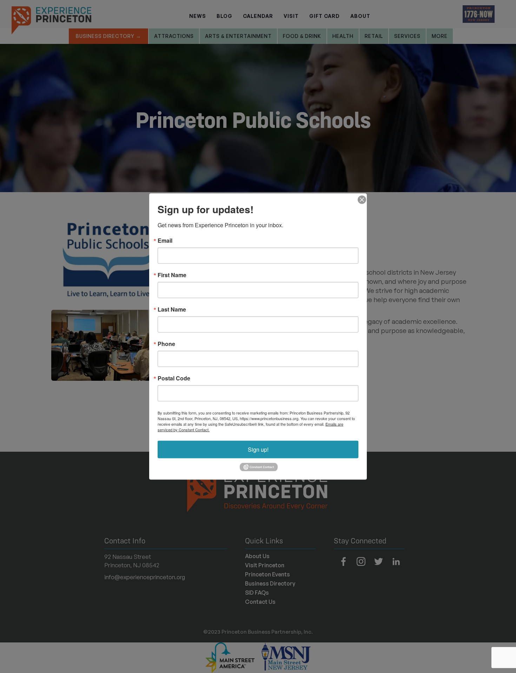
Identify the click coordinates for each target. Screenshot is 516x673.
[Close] (360, 200)
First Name (172, 275)
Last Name (172, 309)
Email (165, 240)
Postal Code (174, 378)
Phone (166, 344)
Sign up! (258, 449)
